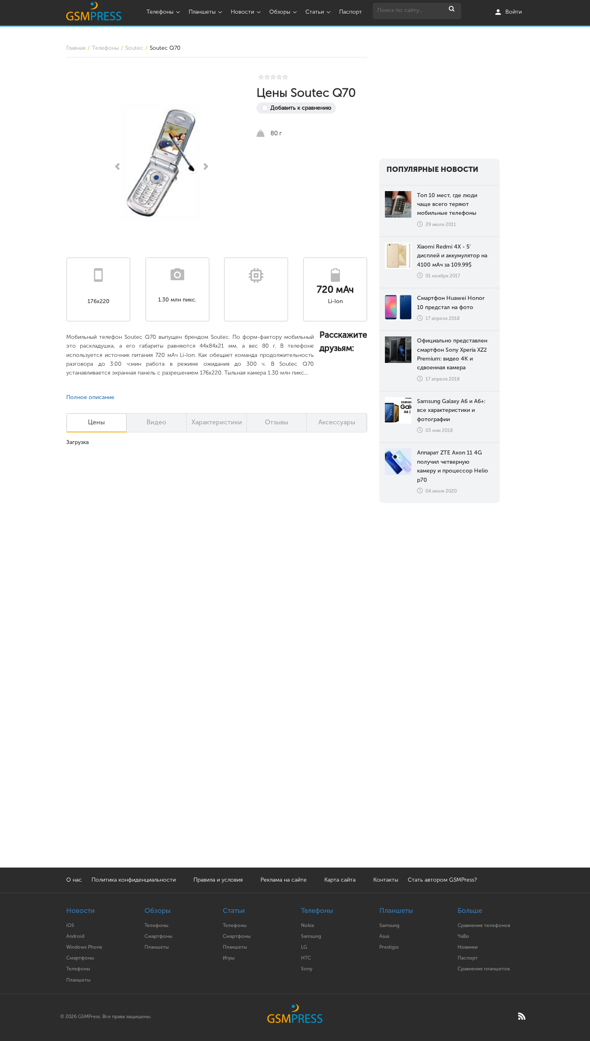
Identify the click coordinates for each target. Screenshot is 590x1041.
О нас (74, 879)
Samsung (311, 936)
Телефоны (159, 11)
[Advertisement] (439, 94)
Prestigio (389, 947)
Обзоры (279, 11)
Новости (242, 11)
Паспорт (350, 11)
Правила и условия (218, 879)
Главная (75, 48)
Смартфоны (80, 958)
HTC (306, 958)
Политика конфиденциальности (134, 879)
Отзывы (276, 422)
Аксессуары (336, 422)
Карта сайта (340, 879)
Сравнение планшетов (484, 969)
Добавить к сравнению (301, 107)
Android (75, 936)
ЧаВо (463, 936)
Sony (306, 969)
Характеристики (216, 422)
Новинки (468, 947)
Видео (156, 422)
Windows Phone (84, 947)
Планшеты (202, 11)
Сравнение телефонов (484, 925)
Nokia (307, 925)
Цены (96, 422)
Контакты (385, 879)
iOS (70, 925)
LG (304, 947)
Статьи (314, 11)
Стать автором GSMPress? (442, 879)
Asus (384, 936)
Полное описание (90, 397)
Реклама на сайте (284, 879)
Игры (228, 958)
